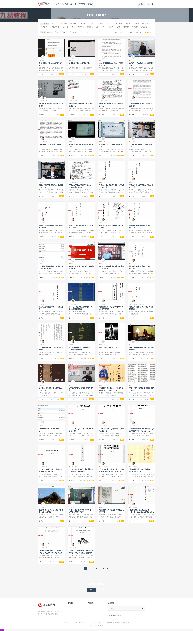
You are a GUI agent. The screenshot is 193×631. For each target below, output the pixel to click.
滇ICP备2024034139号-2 (114, 623)
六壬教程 (110, 23)
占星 (97, 27)
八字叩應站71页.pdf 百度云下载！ (50, 144)
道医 (73, 27)
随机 (121, 32)
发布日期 (148, 32)
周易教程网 (115, 615)
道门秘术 (119, 23)
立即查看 (91, 589)
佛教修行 (90, 27)
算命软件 (135, 27)
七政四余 (65, 27)
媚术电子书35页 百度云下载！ (109, 347)
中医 (104, 27)
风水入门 (65, 4)
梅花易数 (101, 23)
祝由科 (127, 23)
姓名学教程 (44, 27)
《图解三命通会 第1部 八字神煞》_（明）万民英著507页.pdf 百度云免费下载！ (51, 553)
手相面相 (82, 23)
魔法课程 (81, 27)
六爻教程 (91, 23)
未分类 (111, 27)
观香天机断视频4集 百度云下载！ (80, 63)
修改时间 (139, 32)
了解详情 (101, 589)
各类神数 (126, 27)
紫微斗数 (136, 23)
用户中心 (73, 4)
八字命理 (82, 4)
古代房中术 (55, 27)
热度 (115, 32)
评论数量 (129, 32)
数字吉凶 (145, 23)
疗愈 (118, 27)
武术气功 (102, 344)
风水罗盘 (144, 27)
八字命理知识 (43, 100)
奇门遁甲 (90, 4)
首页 (57, 4)
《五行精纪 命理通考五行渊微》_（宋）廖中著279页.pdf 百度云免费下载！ (141, 512)
